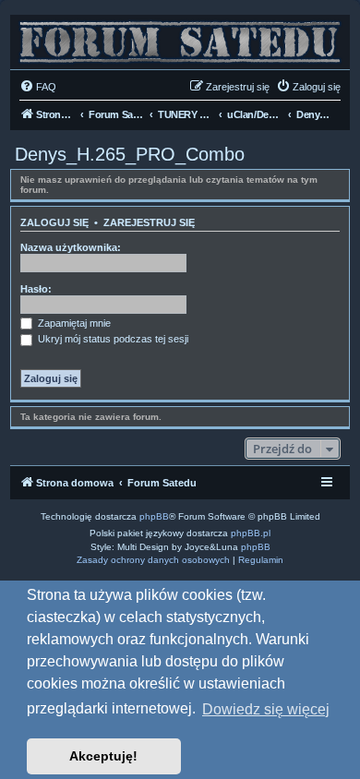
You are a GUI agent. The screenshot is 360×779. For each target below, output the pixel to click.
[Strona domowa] (180, 37)
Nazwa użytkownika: (70, 247)
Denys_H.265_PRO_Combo (130, 154)
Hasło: (36, 288)
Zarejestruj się (149, 222)
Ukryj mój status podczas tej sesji (111, 338)
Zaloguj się (54, 222)
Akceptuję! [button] (103, 756)
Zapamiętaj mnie (73, 323)
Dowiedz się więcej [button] (266, 709)
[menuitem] (37, 87)
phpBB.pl (250, 533)
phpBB (154, 516)
